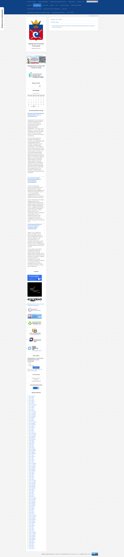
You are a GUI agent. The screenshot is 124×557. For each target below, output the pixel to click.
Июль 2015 (36, 93)
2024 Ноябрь (32, 518)
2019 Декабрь (32, 436)
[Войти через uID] (30, 86)
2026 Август (32, 548)
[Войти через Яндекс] (37, 86)
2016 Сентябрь (32, 404)
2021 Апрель (32, 456)
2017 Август (32, 410)
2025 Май (31, 526)
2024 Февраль (32, 505)
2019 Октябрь (32, 434)
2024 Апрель (32, 508)
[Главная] (36, 40)
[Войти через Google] (40, 86)
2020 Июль (31, 446)
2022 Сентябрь (32, 480)
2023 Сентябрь (32, 498)
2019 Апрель (32, 427)
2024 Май (31, 509)
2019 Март (31, 426)
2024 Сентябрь (32, 515)
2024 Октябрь (32, 516)
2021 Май (31, 457)
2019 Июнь (31, 430)
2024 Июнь (31, 511)
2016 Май (31, 403)
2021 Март (31, 455)
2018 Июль (31, 420)
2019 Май (31, 429)
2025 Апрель (32, 525)
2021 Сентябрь (32, 463)
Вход (97, 15)
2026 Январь (32, 538)
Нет (30, 364)
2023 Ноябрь (32, 501)
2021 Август (32, 462)
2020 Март (31, 440)
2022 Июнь (31, 476)
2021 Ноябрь (32, 466)
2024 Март (31, 506)
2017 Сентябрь (32, 412)
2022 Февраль (32, 470)
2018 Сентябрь (32, 422)
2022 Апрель (32, 473)
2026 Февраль (32, 539)
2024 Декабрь (32, 519)
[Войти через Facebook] (35, 86)
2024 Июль (31, 512)
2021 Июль (31, 460)
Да (30, 362)
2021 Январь (32, 452)
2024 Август (32, 513)
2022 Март (31, 472)
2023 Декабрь (32, 502)
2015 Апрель (32, 396)
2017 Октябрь (32, 413)
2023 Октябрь (32, 499)
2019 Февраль (32, 424)
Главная (53, 19)
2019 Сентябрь (32, 433)
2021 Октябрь (32, 465)
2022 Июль (31, 478)
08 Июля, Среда (54, 22)
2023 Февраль (32, 488)
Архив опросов (38, 369)
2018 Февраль (32, 416)
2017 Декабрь (32, 414)
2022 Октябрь (32, 482)
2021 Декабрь (32, 467)
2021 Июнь (31, 459)
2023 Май (31, 492)
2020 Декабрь (32, 450)
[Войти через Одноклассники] (42, 86)
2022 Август (32, 479)
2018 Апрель (32, 417)
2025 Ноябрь (32, 535)
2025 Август (32, 531)
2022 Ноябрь (32, 483)
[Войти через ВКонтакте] (32, 86)
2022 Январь (32, 469)
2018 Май (31, 419)
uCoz (77, 554)
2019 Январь (32, 423)
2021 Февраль (32, 453)
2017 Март (31, 407)
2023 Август (32, 496)
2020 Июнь (31, 445)
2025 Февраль (32, 522)
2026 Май (31, 544)
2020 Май (31, 443)
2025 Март (31, 523)
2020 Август (32, 447)
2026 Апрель (32, 542)
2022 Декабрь (32, 485)
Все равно (31, 365)
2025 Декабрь (32, 536)
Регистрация (92, 15)
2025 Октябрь (32, 534)
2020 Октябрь (32, 449)
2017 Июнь (31, 409)
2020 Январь (32, 437)
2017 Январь (32, 406)
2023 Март (31, 489)
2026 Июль (31, 546)
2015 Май (31, 397)
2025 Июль (31, 529)
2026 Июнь (31, 545)
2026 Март (31, 541)
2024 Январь (32, 503)
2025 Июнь (31, 528)
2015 (57, 19)
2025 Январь (32, 521)
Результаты (30, 369)
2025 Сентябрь (32, 532)
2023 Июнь (31, 493)
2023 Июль (31, 495)
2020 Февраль (32, 439)
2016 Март (31, 400)
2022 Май (31, 475)
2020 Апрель (32, 442)
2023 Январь (32, 486)
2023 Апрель (32, 490)
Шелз (89, 554)
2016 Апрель (32, 401)
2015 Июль (31, 399)
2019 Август (32, 432)
